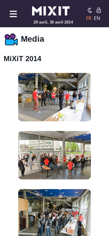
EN (97, 18)
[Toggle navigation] (13, 13)
